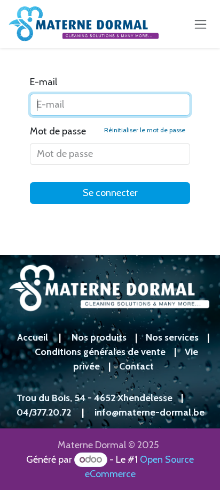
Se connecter (110, 193)
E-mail (43, 82)
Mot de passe (107, 131)
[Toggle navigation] (200, 24)
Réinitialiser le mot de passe (144, 130)
